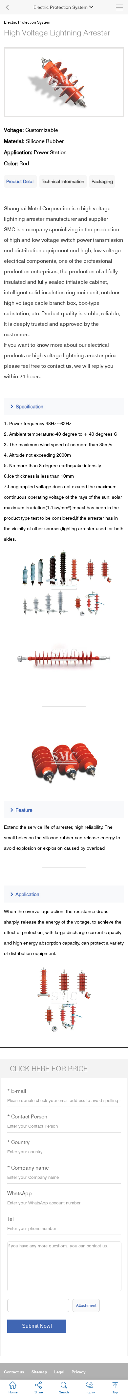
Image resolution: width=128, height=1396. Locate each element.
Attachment (86, 1305)
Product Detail (20, 181)
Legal (59, 1371)
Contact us (14, 1371)
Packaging (102, 181)
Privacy (78, 1371)
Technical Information (63, 181)
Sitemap (39, 1371)
